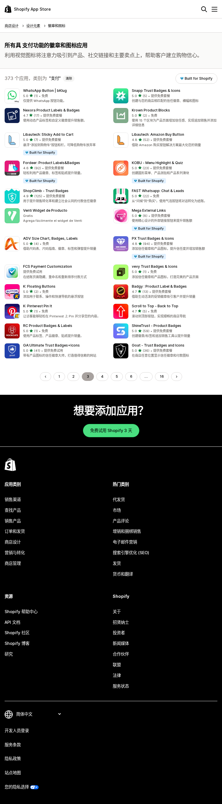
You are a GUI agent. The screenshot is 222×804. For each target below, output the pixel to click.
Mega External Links (149, 210)
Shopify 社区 (17, 632)
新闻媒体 (121, 643)
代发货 (119, 499)
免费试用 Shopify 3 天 (111, 430)
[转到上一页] (45, 376)
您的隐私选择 (17, 786)
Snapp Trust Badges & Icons (156, 90)
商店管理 (13, 563)
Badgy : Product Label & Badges (159, 286)
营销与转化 (15, 552)
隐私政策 (13, 758)
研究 (9, 654)
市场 (117, 510)
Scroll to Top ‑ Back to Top (155, 306)
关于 (117, 611)
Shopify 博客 (17, 643)
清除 (69, 79)
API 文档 (12, 622)
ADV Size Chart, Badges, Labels (50, 238)
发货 (117, 563)
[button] (57, 95)
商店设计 (13, 541)
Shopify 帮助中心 (21, 611)
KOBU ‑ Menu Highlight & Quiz (157, 163)
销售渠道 (13, 499)
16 (162, 376)
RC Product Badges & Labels (47, 325)
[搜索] (204, 9)
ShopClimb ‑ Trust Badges (46, 191)
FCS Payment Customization (47, 266)
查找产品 (13, 510)
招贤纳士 (121, 622)
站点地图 (13, 772)
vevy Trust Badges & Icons (154, 266)
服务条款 (13, 744)
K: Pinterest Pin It (37, 306)
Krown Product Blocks (151, 110)
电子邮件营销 (125, 541)
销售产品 (13, 520)
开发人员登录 (17, 730)
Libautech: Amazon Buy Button (158, 134)
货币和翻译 (123, 574)
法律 (117, 675)
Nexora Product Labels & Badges (51, 110)
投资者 (119, 632)
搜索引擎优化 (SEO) (131, 552)
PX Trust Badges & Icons (153, 238)
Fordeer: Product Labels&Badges (51, 163)
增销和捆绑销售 (127, 531)
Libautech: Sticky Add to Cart (48, 134)
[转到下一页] (176, 376)
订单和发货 (15, 531)
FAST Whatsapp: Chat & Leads (158, 191)
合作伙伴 (121, 654)
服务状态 (121, 686)
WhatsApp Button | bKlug (45, 90)
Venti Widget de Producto (45, 210)
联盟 (117, 664)
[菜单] (214, 9)
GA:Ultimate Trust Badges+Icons (51, 345)
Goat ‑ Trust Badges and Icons (158, 345)
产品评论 (121, 520)
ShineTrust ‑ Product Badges (156, 325)
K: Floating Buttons (39, 286)
